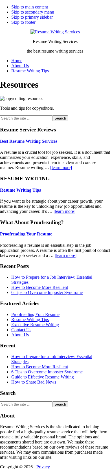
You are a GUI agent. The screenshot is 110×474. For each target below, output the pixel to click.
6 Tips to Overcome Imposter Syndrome (47, 292)
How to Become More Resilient (39, 287)
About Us (20, 334)
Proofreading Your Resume (26, 233)
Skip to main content (29, 7)
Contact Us (21, 329)
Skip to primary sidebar (32, 17)
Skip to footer (23, 22)
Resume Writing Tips (20, 190)
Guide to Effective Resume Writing (42, 377)
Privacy (43, 466)
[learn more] (61, 167)
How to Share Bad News (33, 382)
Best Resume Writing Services (28, 141)
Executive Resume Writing (35, 324)
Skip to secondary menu (32, 12)
